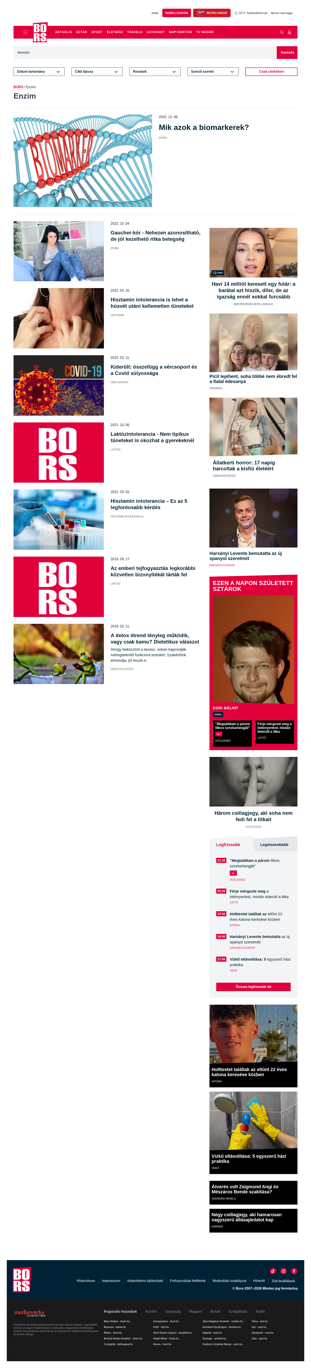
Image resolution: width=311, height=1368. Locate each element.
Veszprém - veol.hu (263, 1332)
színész (218, 714)
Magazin (195, 1311)
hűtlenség (223, 740)
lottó (261, 737)
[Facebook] (294, 1271)
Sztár (81, 32)
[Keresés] (281, 32)
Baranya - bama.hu (115, 1327)
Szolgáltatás (238, 1311)
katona (235, 925)
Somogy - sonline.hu (214, 1338)
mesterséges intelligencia (253, 304)
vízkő (233, 970)
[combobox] (36, 71)
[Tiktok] (273, 1271)
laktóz (115, 449)
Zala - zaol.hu (259, 1338)
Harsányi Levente (222, 565)
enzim (163, 137)
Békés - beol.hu (113, 1332)
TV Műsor (205, 32)
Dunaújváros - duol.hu (166, 1321)
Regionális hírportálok (120, 1311)
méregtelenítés (122, 669)
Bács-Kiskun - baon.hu (117, 1321)
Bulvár (215, 1311)
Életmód (115, 32)
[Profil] (289, 32)
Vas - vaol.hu (259, 1327)
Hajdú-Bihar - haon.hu (166, 1338)
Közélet (151, 1311)
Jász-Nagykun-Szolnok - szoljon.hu (222, 1321)
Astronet (156, 32)
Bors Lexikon (176, 13)
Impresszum (111, 1281)
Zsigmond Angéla (224, 1198)
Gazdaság (173, 1311)
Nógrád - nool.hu (212, 1332)
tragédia (215, 388)
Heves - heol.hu (162, 1344)
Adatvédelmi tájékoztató (145, 1281)
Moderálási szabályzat (229, 1281)
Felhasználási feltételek (188, 1281)
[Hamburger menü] (23, 32)
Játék (154, 13)
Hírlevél (259, 1281)
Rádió (260, 1311)
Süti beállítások (283, 1281)
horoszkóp (253, 826)
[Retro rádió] (201, 13)
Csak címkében (271, 71)
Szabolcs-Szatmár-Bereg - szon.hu (222, 1344)
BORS (18, 87)
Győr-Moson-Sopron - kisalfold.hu (172, 1332)
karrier (217, 1226)
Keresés (287, 52)
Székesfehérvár (253, 13)
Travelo (135, 32)
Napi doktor (180, 32)
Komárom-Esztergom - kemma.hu (221, 1327)
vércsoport (119, 382)
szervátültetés (224, 475)
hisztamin (117, 315)
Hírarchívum (86, 1281)
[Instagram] (283, 1271)
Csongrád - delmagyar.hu (118, 1344)
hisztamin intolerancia (127, 516)
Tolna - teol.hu (260, 1321)
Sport (97, 32)
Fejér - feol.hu (161, 1327)
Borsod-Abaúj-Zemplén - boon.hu (123, 1338)
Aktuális (63, 32)
